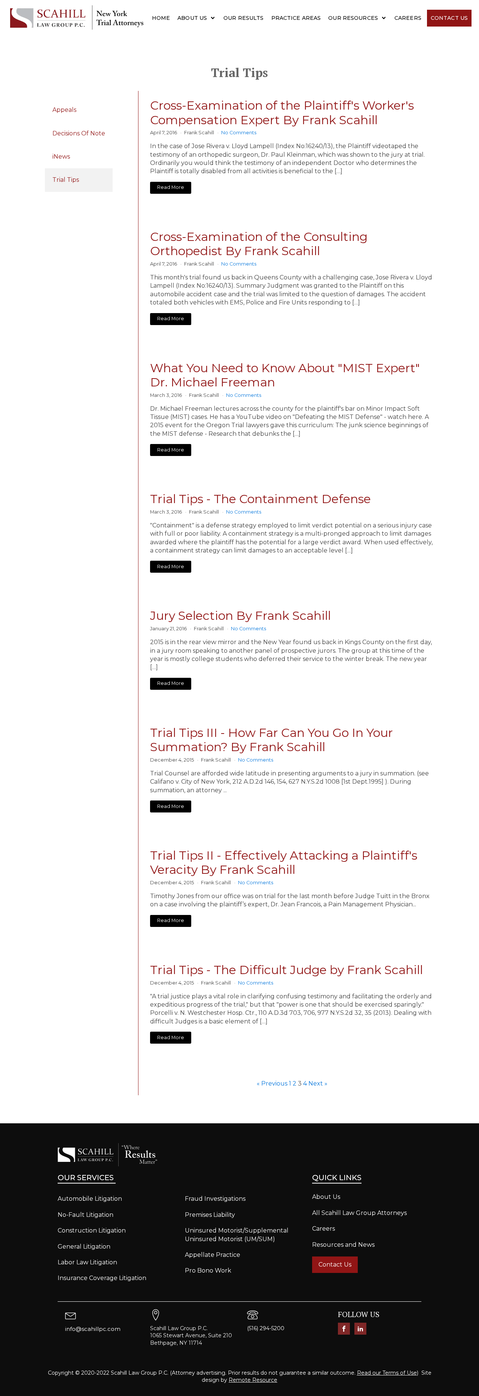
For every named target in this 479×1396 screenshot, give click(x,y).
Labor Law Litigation (87, 1262)
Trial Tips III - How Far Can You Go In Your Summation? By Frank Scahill (271, 740)
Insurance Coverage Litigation (102, 1278)
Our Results (243, 18)
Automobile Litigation (90, 1198)
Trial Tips (65, 179)
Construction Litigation (92, 1230)
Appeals (64, 109)
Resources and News (343, 1244)
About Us (192, 18)
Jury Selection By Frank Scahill (240, 616)
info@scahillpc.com (92, 1328)
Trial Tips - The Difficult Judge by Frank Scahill (286, 970)
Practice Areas (296, 18)
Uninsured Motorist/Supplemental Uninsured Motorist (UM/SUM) (237, 1234)
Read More (170, 187)
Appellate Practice (212, 1254)
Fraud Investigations (215, 1198)
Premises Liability (210, 1214)
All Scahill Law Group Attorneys (359, 1212)
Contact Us (449, 18)
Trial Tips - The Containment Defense (260, 499)
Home (161, 18)
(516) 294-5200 (265, 1328)
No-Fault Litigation (85, 1214)
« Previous (272, 1083)
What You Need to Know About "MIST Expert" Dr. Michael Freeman (285, 375)
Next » (317, 1083)
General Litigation (84, 1246)
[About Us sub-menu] (214, 18)
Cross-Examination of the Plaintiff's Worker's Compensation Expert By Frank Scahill (282, 112)
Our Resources (353, 18)
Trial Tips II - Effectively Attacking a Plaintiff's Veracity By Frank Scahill (283, 862)
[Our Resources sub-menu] (385, 18)
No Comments (238, 132)
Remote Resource (253, 1380)
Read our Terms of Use (387, 1372)
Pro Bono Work (208, 1270)
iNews (61, 156)
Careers (407, 18)
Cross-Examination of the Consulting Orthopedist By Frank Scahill (258, 244)
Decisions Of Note (78, 133)
